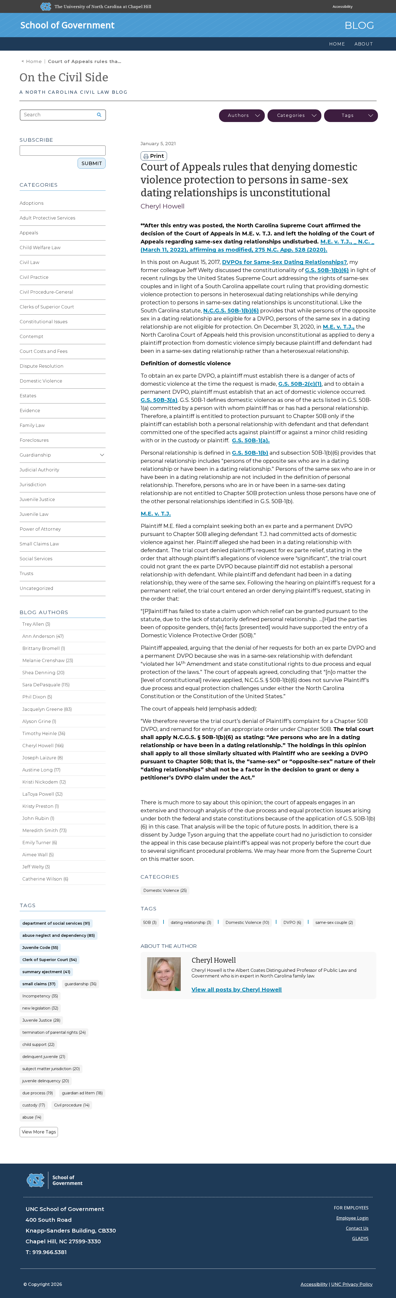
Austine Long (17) (41, 769)
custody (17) (33, 1105)
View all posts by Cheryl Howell (237, 989)
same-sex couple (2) (334, 922)
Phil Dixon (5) (37, 697)
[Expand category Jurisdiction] (101, 485)
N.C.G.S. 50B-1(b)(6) (231, 310)
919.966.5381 (49, 1252)
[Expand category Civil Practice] (101, 277)
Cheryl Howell (163, 206)
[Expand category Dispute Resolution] (101, 366)
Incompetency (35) (40, 996)
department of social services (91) (56, 923)
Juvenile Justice (37, 499)
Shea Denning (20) (43, 672)
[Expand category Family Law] (101, 425)
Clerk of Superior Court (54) (49, 959)
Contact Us (357, 1228)
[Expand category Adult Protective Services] (101, 218)
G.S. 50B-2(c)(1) (300, 384)
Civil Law (29, 262)
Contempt (31, 336)
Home (34, 61)
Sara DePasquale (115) (46, 684)
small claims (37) (38, 984)
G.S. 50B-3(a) (159, 400)
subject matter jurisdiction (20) (51, 1068)
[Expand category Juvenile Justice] (101, 499)
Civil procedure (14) (71, 1105)
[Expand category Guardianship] (101, 455)
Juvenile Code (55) (40, 947)
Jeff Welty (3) (36, 866)
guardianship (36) (80, 984)
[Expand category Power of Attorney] (101, 529)
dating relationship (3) (191, 922)
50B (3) (150, 922)
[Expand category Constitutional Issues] (101, 322)
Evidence (30, 410)
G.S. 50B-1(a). (251, 440)
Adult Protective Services (47, 218)
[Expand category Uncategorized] (101, 588)
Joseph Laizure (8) (42, 757)
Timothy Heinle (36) (43, 733)
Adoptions (31, 203)
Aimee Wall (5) (38, 854)
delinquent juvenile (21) (43, 1056)
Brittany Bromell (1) (43, 648)
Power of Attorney (40, 529)
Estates (28, 395)
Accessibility (343, 6)
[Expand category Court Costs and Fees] (101, 351)
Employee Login (352, 1218)
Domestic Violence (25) (165, 890)
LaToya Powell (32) (42, 794)
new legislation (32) (40, 1008)
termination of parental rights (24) (54, 1032)
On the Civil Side (64, 77)
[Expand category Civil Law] (101, 262)
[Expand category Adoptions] (101, 203)
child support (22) (38, 1044)
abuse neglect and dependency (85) (58, 935)
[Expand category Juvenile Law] (101, 514)
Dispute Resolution (42, 366)
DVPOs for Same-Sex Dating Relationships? (284, 262)
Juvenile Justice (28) (41, 1020)
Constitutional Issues (43, 321)
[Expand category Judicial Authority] (101, 470)
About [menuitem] (364, 44)
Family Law (32, 425)
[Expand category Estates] (101, 396)
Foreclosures (34, 440)
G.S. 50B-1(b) (250, 453)
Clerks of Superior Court (47, 306)
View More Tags (39, 1132)
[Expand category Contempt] (101, 336)
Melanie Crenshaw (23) (47, 660)
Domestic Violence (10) (247, 922)
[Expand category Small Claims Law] (101, 544)
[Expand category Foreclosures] (101, 440)
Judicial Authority (39, 469)
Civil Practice (34, 277)
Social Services (36, 558)
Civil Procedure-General (46, 292)
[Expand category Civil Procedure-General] (101, 292)
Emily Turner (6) (39, 842)
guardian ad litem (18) (82, 1093)
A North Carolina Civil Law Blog (73, 92)
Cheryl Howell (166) (43, 745)
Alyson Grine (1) (39, 721)
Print (156, 156)
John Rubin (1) (38, 818)
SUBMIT (92, 163)
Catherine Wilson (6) (45, 879)
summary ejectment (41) (46, 971)
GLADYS (360, 1238)
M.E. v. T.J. (156, 513)
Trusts (26, 573)
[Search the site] (97, 115)
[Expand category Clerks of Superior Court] (101, 307)
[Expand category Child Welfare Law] (101, 248)
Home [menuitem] (337, 44)
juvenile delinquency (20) (45, 1081)
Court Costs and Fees (43, 351)
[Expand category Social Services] (101, 559)
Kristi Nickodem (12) (44, 782)
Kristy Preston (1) (40, 806)
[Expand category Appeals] (101, 233)
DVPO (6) (292, 922)
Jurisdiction (33, 484)
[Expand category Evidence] (101, 410)
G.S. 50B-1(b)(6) (327, 270)
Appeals (29, 232)
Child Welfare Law (40, 247)
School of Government (67, 25)
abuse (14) (31, 1117)
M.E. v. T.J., (339, 326)
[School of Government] (54, 1179)
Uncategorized (36, 588)
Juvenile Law (34, 514)
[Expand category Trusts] (101, 573)
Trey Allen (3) (36, 624)
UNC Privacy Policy (352, 1284)
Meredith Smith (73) (44, 830)
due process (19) (37, 1093)
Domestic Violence (41, 381)
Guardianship (35, 455)
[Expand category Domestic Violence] (101, 381)
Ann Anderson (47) (43, 636)
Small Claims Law (39, 544)
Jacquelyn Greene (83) (47, 709)
